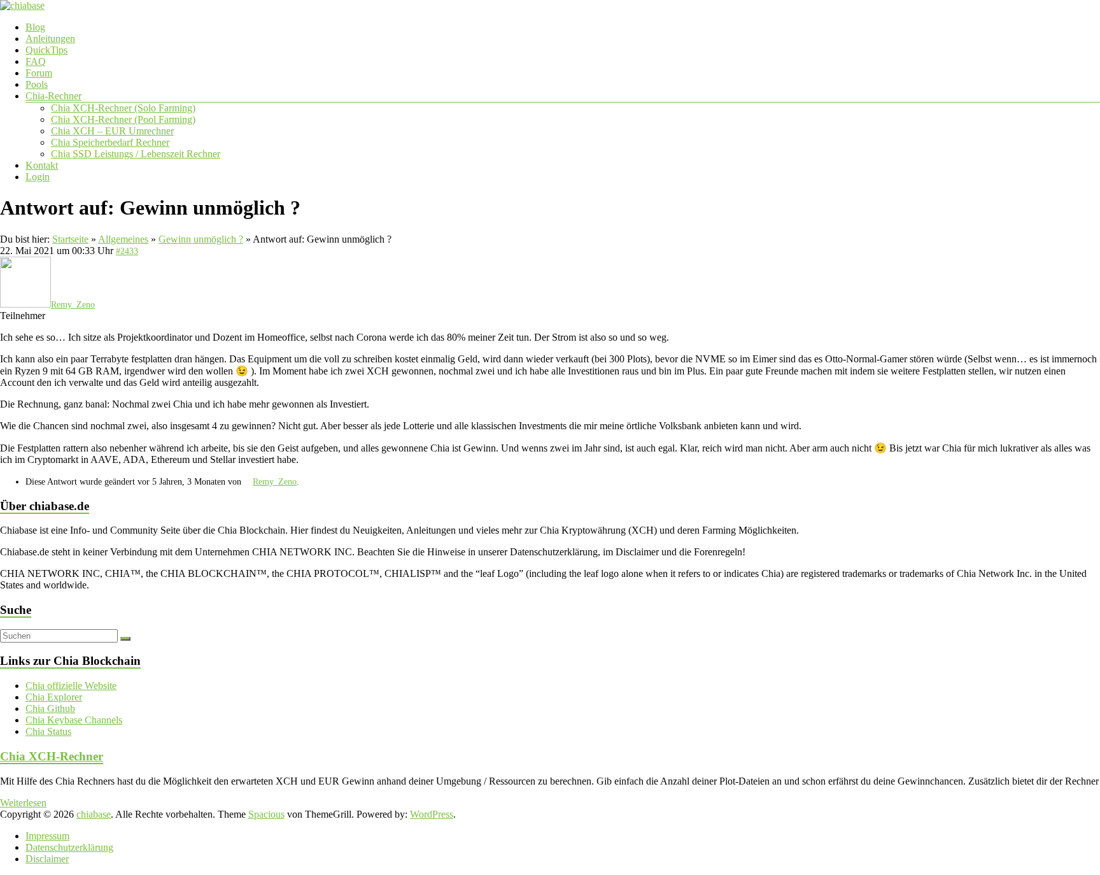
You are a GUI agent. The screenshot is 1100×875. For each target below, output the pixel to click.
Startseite (70, 239)
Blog (35, 27)
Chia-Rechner (53, 95)
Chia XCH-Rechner (51, 756)
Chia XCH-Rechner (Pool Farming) (123, 119)
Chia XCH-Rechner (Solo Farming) (123, 108)
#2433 (127, 251)
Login (37, 176)
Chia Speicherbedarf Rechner (110, 142)
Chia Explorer (53, 697)
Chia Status (48, 731)
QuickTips (46, 50)
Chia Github (50, 708)
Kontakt (41, 165)
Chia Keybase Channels (73, 720)
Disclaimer (47, 858)
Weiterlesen (23, 802)
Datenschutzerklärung (69, 847)
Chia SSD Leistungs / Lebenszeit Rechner (135, 153)
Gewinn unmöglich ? (201, 239)
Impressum (47, 835)
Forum (38, 73)
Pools (36, 84)
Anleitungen (50, 38)
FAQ (35, 61)
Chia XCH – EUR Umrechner (112, 130)
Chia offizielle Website (70, 685)
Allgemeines (123, 239)
